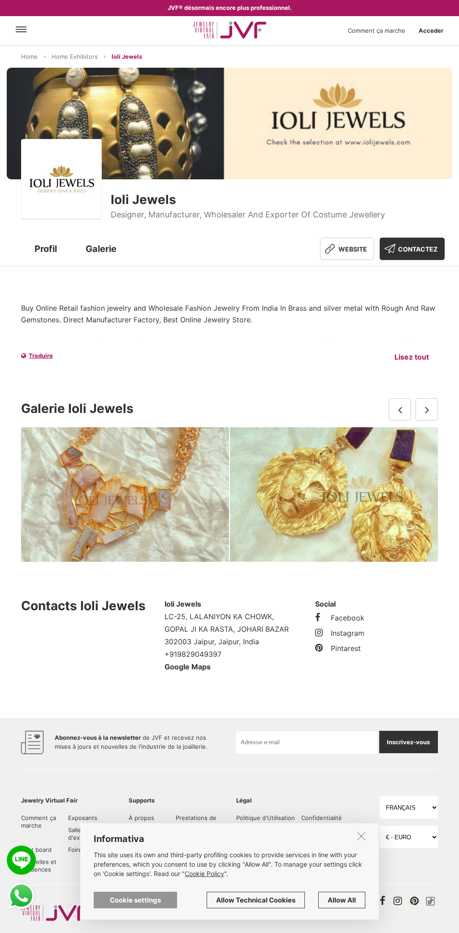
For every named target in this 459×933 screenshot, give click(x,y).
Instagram (347, 633)
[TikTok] (430, 901)
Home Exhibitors (75, 56)
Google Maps (188, 666)
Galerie (101, 248)
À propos (141, 817)
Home (29, 56)
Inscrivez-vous (408, 742)
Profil (46, 248)
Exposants (82, 817)
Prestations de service (196, 821)
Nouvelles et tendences (38, 865)
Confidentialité (321, 817)
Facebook (347, 617)
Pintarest (346, 648)
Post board (36, 849)
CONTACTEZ (417, 249)
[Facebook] (382, 901)
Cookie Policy (204, 873)
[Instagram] (397, 901)
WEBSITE (352, 249)
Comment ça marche (376, 30)
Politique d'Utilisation (265, 817)
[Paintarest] (414, 901)
